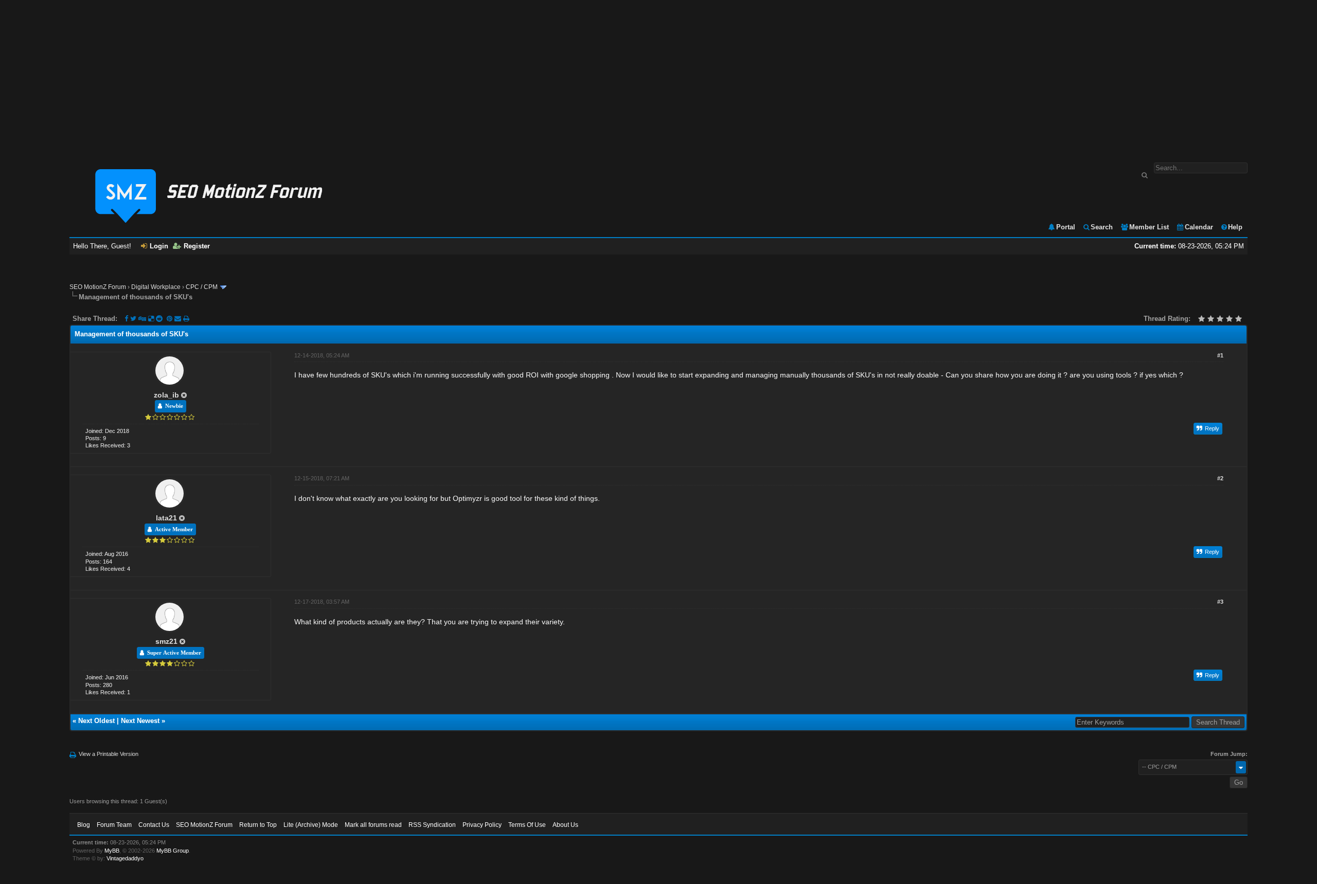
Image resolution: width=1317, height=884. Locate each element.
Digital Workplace (156, 287)
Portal (1065, 227)
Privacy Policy (482, 824)
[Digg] (142, 318)
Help (1235, 227)
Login (159, 246)
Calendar (1199, 227)
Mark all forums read (373, 824)
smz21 (166, 641)
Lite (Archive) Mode (310, 824)
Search (1102, 227)
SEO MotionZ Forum (97, 287)
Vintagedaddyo (125, 858)
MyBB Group (172, 850)
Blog (83, 824)
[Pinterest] (170, 318)
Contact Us (153, 824)
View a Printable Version (108, 754)
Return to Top (258, 824)
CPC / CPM (202, 287)
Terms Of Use (527, 824)
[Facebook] (126, 318)
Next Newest (140, 721)
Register (197, 246)
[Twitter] (133, 318)
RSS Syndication (432, 824)
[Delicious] (151, 318)
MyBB (111, 850)
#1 (1220, 355)
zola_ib (166, 395)
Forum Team (114, 824)
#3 (1220, 602)
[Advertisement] (658, 76)
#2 (1220, 478)
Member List (1149, 227)
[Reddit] (159, 318)
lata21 (166, 518)
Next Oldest (96, 721)
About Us (565, 824)
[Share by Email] (178, 318)
